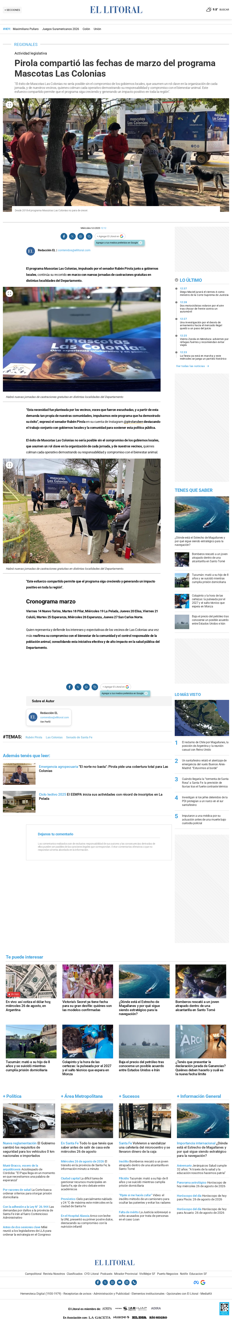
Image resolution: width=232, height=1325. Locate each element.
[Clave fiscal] (224, 1314)
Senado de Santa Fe (79, 737)
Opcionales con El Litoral (182, 1293)
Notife (184, 1274)
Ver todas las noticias (190, 366)
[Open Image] (9, 104)
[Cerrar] (140, 243)
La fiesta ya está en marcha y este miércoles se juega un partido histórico (203, 355)
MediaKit (206, 1293)
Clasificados (74, 1274)
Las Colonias (54, 737)
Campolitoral (33, 1274)
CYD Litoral (91, 1274)
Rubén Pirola (34, 737)
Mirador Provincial (126, 1274)
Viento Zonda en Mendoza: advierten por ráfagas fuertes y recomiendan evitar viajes (204, 340)
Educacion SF (198, 1274)
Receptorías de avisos (77, 1293)
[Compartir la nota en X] (72, 236)
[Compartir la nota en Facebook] (64, 236)
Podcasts (106, 1274)
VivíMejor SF (147, 1274)
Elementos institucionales (148, 1293)
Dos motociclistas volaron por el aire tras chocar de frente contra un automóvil (202, 307)
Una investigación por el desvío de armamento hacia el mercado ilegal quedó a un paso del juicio (201, 323)
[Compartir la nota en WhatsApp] (80, 236)
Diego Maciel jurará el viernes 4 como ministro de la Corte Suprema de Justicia (204, 291)
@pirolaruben (133, 422)
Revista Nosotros (54, 1274)
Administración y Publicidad (111, 1293)
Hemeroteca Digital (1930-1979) (40, 1293)
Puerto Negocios (167, 1274)
